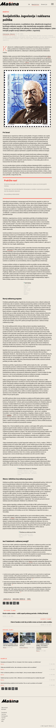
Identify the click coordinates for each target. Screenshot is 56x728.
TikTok (3, 718)
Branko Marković (24, 647)
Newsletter (35, 4)
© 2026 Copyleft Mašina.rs (47, 726)
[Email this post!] (11, 604)
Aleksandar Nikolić (9, 34)
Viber (3, 719)
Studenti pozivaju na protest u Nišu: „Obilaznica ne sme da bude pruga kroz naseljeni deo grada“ (23, 678)
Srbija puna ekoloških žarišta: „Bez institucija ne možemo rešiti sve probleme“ (19, 667)
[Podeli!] (17, 604)
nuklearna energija (19, 599)
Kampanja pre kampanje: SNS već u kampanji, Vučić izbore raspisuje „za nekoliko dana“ (21, 662)
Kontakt (3, 709)
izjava (27, 62)
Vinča (29, 599)
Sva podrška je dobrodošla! (11, 194)
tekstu (49, 56)
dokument (10, 249)
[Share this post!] (4, 604)
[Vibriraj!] (14, 604)
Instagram (4, 716)
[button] (52, 4)
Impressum (4, 707)
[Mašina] (9, 4)
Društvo (6, 12)
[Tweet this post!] (7, 604)
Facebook (4, 712)
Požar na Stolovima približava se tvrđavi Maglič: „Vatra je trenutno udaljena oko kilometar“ (21, 672)
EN (29, 4)
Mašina (4, 647)
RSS (2, 721)
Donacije (44, 4)
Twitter (3, 714)
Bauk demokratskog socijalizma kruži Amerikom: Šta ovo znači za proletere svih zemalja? (21, 683)
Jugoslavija (7, 599)
